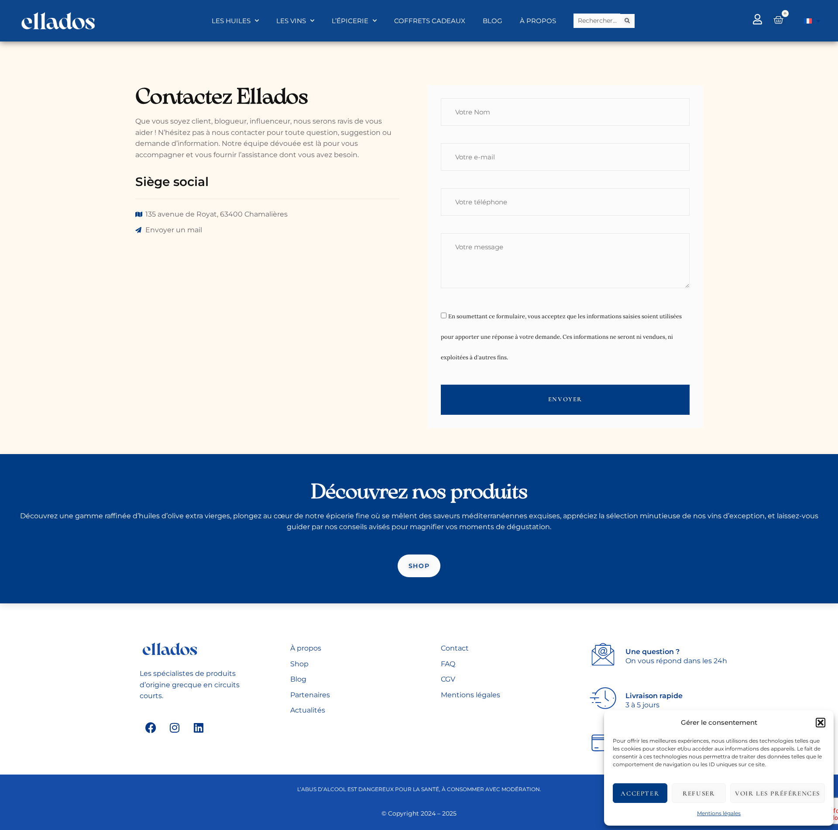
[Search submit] (627, 21)
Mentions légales (719, 813)
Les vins (291, 21)
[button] (820, 722)
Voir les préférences (777, 793)
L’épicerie (350, 21)
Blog (492, 21)
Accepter (640, 793)
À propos (538, 21)
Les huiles (231, 21)
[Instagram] (174, 727)
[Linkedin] (199, 727)
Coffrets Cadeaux (429, 21)
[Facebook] (150, 727)
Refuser (698, 793)
